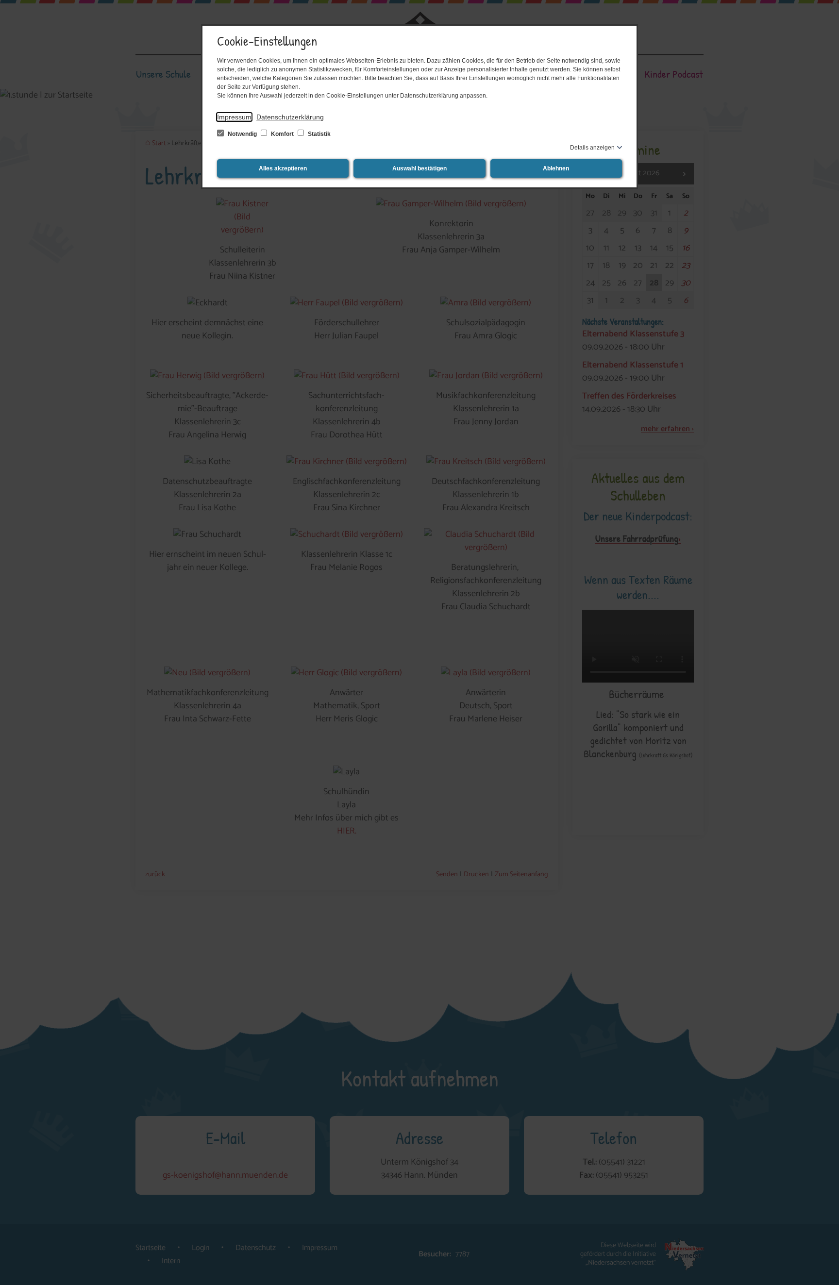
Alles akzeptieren (283, 168)
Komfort (282, 134)
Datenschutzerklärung (290, 117)
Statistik (318, 134)
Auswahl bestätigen (419, 168)
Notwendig (242, 134)
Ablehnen (556, 168)
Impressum (234, 117)
